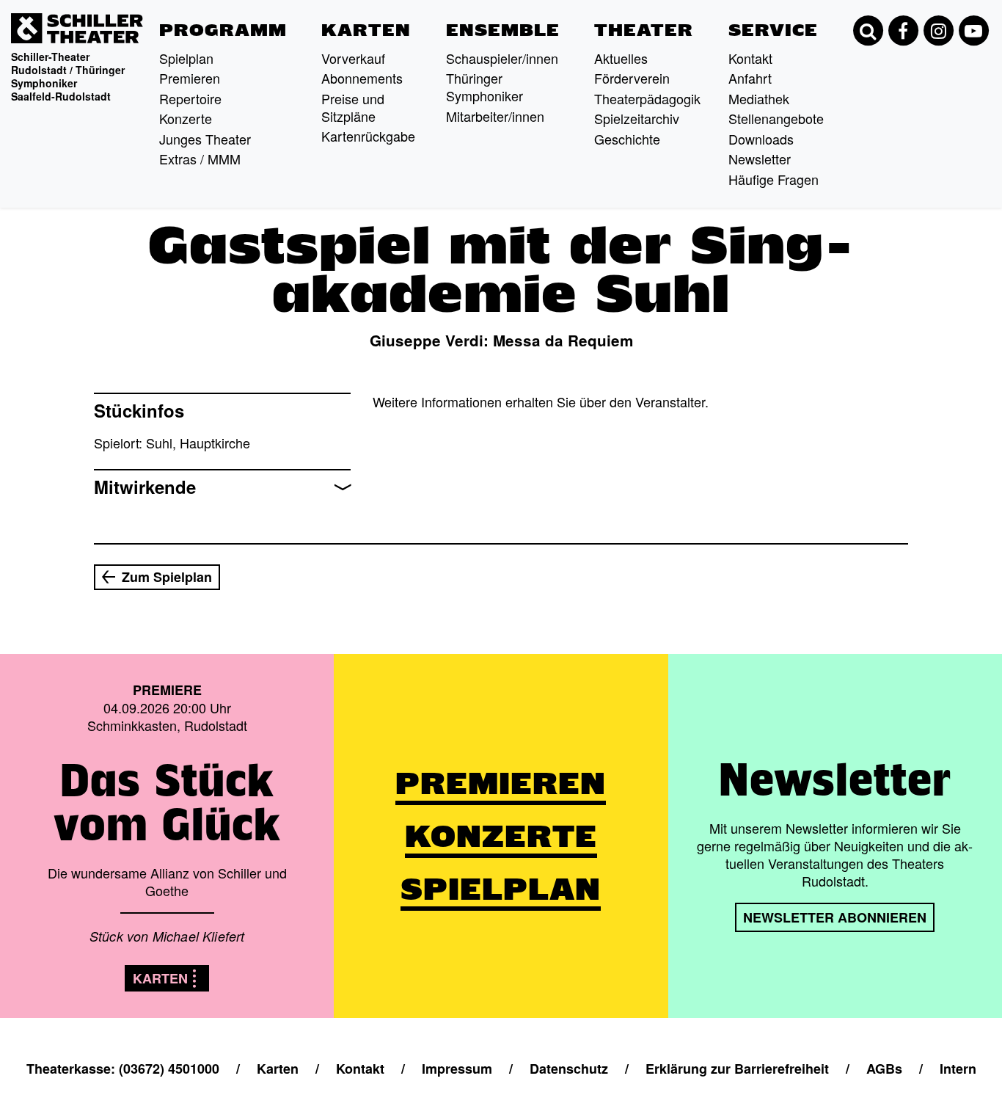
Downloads (761, 138)
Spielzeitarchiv (636, 118)
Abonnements (362, 77)
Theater (643, 30)
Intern (958, 1068)
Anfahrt (750, 77)
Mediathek (758, 98)
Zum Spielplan (167, 576)
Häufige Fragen (773, 179)
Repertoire (190, 98)
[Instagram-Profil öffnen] (938, 30)
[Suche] (867, 30)
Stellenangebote (776, 118)
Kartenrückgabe (368, 135)
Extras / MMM (200, 158)
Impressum (457, 1068)
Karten (366, 30)
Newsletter (759, 158)
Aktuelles (621, 58)
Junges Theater (205, 138)
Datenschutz (569, 1068)
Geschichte (627, 138)
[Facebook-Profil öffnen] (903, 30)
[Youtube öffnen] (973, 30)
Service (773, 30)
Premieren (189, 77)
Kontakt (750, 58)
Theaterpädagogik (647, 98)
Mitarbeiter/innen (495, 115)
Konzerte (185, 118)
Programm (223, 30)
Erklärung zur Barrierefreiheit (737, 1068)
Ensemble (503, 30)
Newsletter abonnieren (834, 917)
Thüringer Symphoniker (484, 86)
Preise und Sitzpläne (352, 107)
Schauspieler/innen (502, 58)
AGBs (884, 1068)
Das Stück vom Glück (167, 802)
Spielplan (186, 58)
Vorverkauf (353, 58)
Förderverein (632, 77)
